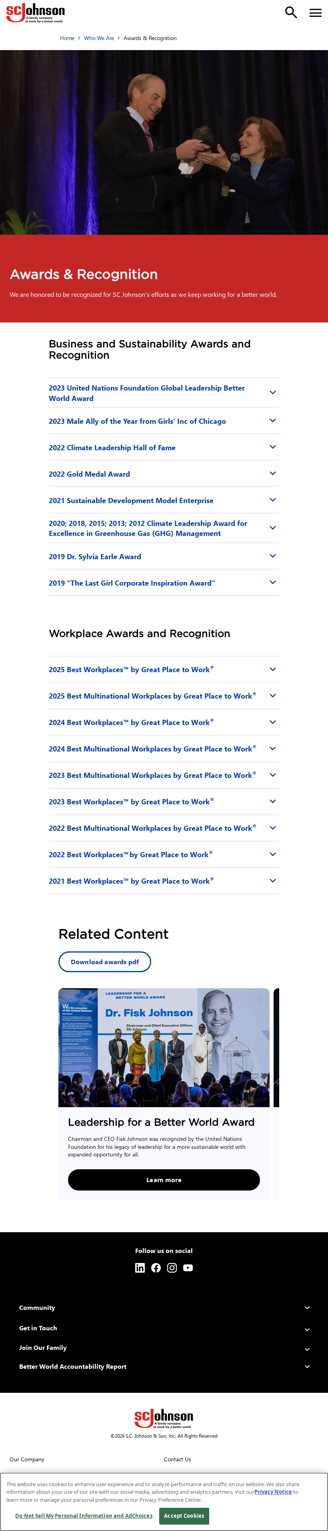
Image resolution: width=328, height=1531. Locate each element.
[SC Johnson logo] (164, 1418)
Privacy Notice (273, 1491)
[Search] (291, 12)
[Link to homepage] (35, 12)
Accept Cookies (184, 1515)
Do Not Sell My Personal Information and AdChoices (83, 1515)
